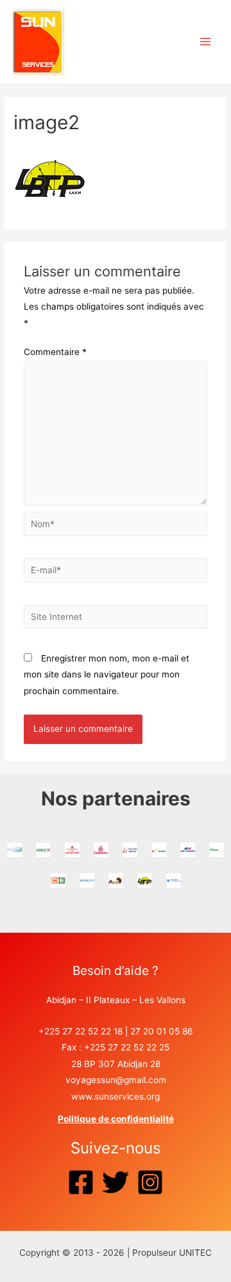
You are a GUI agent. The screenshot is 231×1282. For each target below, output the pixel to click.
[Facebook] (80, 1182)
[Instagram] (150, 1182)
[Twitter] (115, 1182)
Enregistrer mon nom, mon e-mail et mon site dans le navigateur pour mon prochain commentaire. (106, 674)
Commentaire (55, 352)
